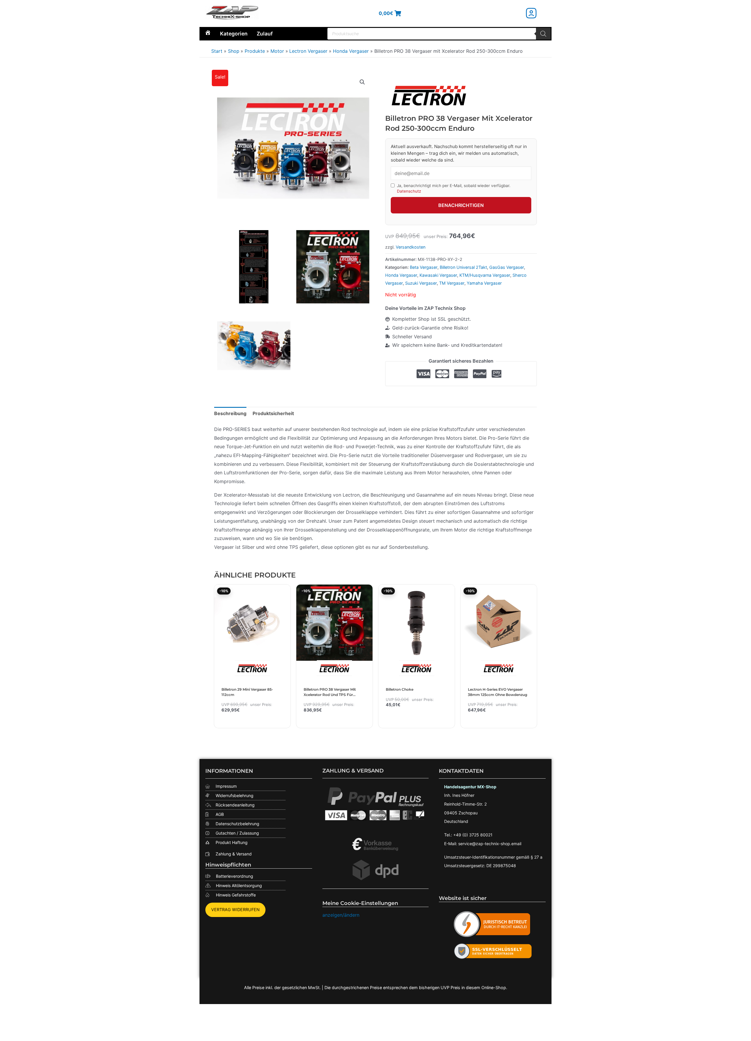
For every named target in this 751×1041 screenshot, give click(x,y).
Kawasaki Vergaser (438, 275)
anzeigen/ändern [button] (340, 915)
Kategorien (234, 33)
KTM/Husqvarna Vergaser (484, 275)
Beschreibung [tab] (230, 413)
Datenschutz (409, 191)
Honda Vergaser (401, 275)
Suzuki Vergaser (421, 283)
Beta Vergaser (423, 267)
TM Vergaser (451, 283)
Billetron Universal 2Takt (463, 267)
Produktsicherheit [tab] (273, 413)
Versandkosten (410, 246)
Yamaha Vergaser (484, 283)
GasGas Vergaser (506, 267)
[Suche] (543, 34)
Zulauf (265, 33)
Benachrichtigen (461, 205)
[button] (362, 82)
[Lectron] (429, 95)
